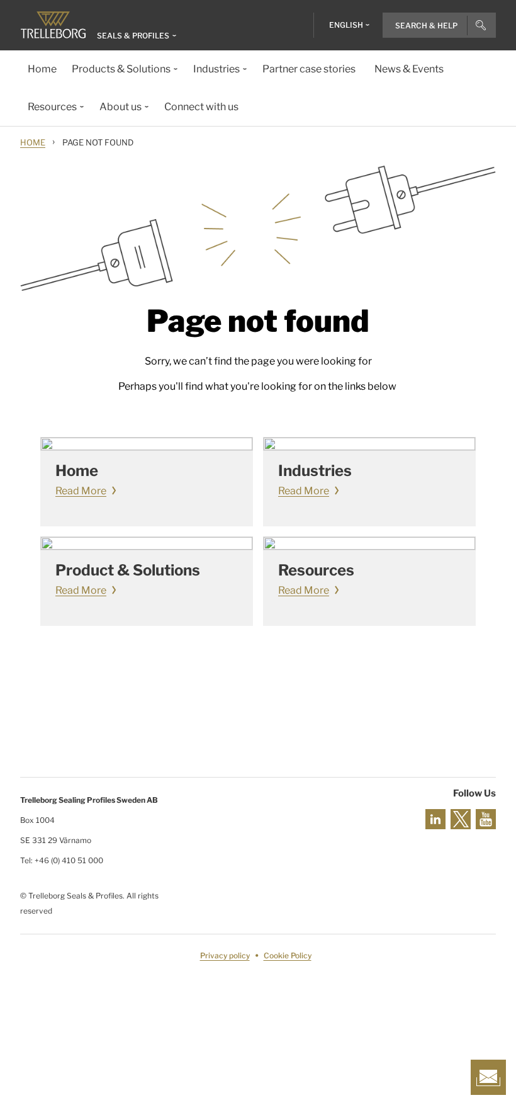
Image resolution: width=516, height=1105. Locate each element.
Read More (80, 491)
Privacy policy (225, 955)
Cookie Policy (287, 955)
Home (32, 142)
